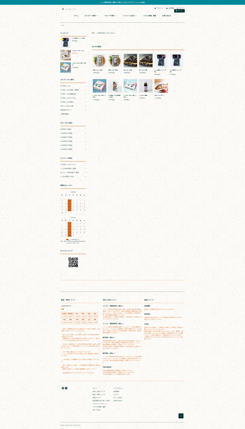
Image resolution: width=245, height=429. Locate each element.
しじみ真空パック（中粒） (175, 70)
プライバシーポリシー (100, 404)
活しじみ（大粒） (128, 70)
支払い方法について (99, 391)
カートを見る (117, 397)
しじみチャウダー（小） (78, 50)
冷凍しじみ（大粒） (98, 70)
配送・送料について (99, 394)
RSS (94, 410)
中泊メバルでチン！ (159, 95)
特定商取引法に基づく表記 (101, 400)
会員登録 (171, 8)
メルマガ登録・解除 (99, 407)
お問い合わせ (117, 400)
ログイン (182, 8)
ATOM (98, 410)
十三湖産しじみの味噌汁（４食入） (114, 96)
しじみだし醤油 (143, 95)
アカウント (160, 8)
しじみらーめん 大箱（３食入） (79, 63)
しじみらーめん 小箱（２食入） (130, 96)
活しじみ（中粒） (143, 70)
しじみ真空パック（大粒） (79, 38)
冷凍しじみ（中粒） (113, 70)
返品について (97, 397)
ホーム (62, 25)
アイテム (180, 11)
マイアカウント (118, 388)
